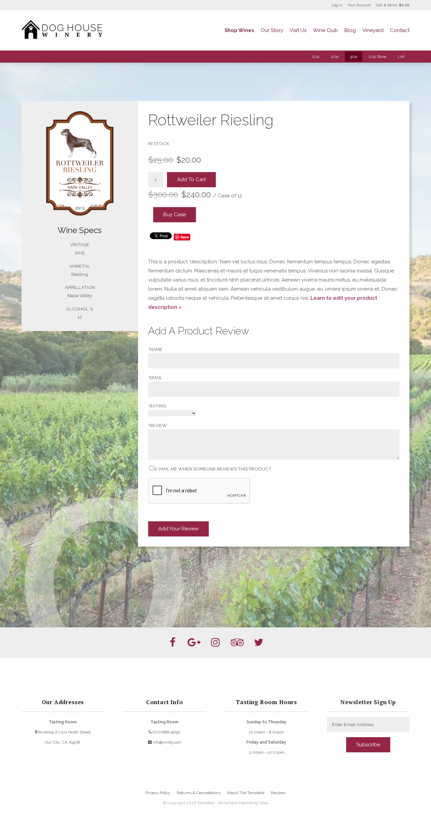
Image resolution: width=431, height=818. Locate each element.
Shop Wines (239, 30)
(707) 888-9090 (166, 732)
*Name (155, 349)
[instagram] (215, 642)
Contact (399, 30)
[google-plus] (194, 642)
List (401, 56)
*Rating (157, 405)
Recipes (278, 792)
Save (184, 236)
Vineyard (373, 30)
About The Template (245, 792)
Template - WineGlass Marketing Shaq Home (62, 30)
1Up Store (377, 56)
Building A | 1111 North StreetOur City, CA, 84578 (64, 737)
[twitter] (258, 642)
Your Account (359, 5)
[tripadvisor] (237, 642)
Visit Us (298, 30)
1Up (315, 56)
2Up (334, 56)
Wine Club (325, 30)
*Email (155, 377)
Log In (337, 5)
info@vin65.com (166, 742)
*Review (157, 425)
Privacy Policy (157, 792)
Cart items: (392, 5)
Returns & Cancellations (199, 792)
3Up (353, 56)
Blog (350, 30)
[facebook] (172, 642)
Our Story (272, 30)
